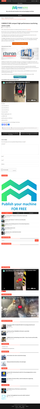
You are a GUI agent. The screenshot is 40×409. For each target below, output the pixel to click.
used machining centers (10, 129)
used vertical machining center (19, 129)
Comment (3, 143)
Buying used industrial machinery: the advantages (16, 361)
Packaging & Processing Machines (8, 348)
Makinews (9, 27)
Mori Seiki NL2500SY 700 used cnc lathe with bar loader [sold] (16, 215)
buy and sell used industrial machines (17, 127)
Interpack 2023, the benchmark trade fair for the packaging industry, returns (21, 372)
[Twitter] (33, 1)
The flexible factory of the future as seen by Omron (16, 389)
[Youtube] (36, 1)
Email (2, 160)
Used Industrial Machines (31, 127)
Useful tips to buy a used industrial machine (13, 231)
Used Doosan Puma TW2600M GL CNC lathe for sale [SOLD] (18, 331)
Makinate (25, 127)
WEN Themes (22, 407)
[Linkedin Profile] (35, 1)
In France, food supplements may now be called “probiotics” (18, 395)
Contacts (13, 406)
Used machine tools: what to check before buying (16, 355)
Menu (21, 15)
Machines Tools (5, 346)
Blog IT (20, 406)
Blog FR (23, 406)
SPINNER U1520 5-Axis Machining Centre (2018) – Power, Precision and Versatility (22, 337)
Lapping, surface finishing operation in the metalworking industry (17, 223)
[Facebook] (32, 1)
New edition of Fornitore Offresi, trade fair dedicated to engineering (20, 378)
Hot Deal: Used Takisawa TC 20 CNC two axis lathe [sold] (15, 219)
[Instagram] (38, 1)
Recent (18, 213)
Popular (7, 213)
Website (2, 164)
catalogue (29, 29)
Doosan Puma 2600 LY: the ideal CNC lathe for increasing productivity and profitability (21, 325)
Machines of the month (6, 127)
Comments (31, 213)
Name (2, 156)
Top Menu (20, 3)
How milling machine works (10, 227)
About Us (16, 406)
